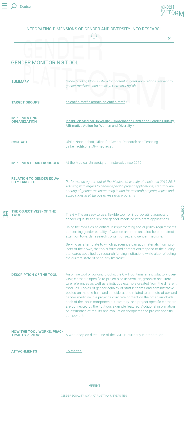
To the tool (74, 351)
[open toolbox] (5, 215)
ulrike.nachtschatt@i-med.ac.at (89, 146)
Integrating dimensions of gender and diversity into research (94, 29)
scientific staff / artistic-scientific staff (95, 102)
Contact (183, 213)
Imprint (94, 385)
